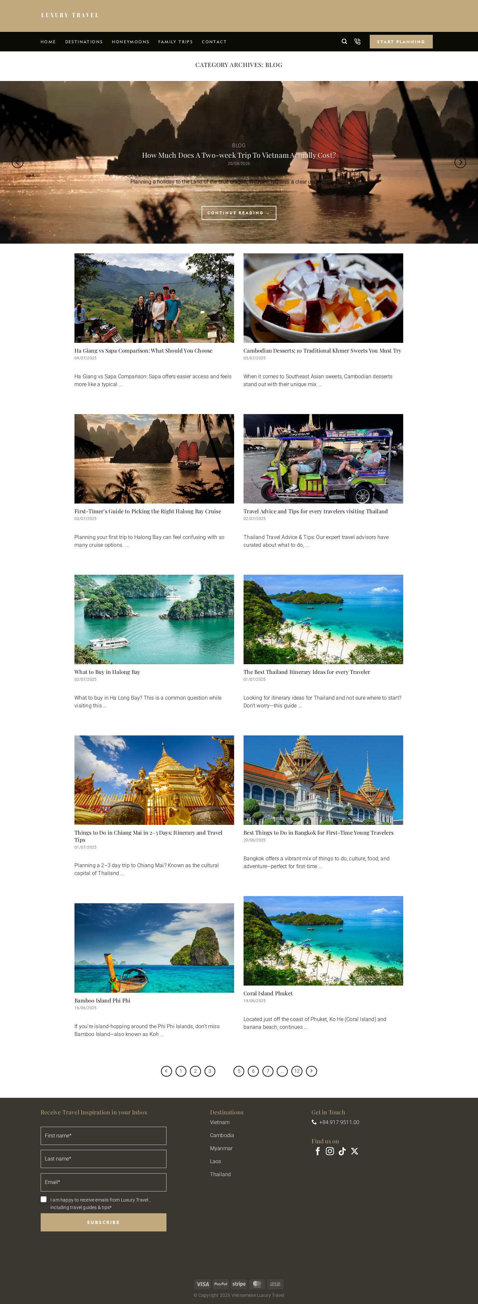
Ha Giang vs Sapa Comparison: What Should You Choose (143, 350)
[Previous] (18, 162)
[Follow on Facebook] (318, 1151)
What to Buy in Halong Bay (107, 671)
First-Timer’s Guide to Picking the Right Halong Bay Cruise (147, 511)
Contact (214, 41)
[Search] (345, 41)
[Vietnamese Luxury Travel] (70, 16)
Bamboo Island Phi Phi (102, 1000)
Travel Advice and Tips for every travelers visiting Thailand (316, 511)
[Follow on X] (355, 1151)
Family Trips (175, 41)
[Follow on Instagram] (330, 1151)
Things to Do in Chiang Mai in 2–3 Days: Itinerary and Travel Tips (148, 836)
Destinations (84, 41)
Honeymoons (130, 41)
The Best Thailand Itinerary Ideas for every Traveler (307, 671)
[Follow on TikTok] (342, 1151)
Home (48, 41)
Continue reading (239, 212)
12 (296, 1071)
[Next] (460, 162)
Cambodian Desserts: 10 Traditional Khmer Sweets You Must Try (322, 350)
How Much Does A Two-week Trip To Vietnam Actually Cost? (239, 154)
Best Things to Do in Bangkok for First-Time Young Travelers (318, 832)
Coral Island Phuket (268, 993)
